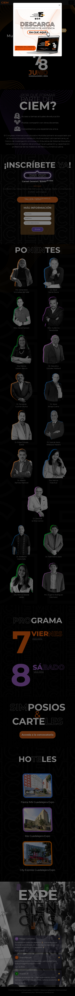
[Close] (59, 5)
